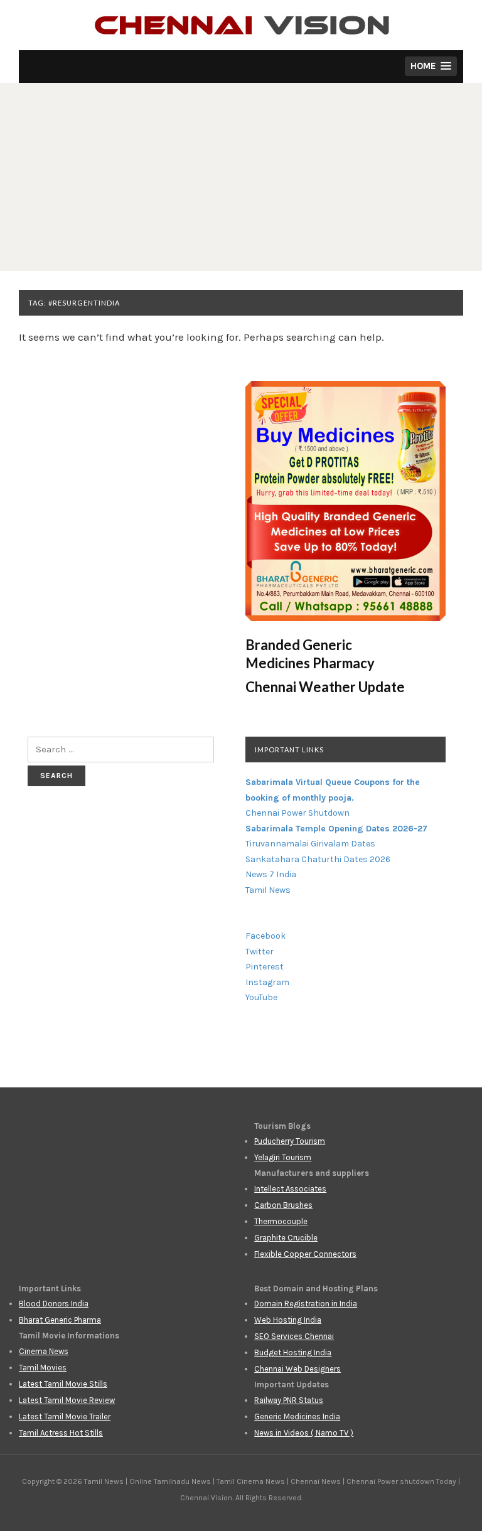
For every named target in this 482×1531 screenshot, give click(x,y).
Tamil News (268, 890)
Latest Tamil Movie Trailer (64, 1416)
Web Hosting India (287, 1320)
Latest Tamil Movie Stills (63, 1384)
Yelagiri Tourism (282, 1157)
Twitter (259, 951)
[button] (431, 66)
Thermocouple (281, 1221)
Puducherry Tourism (289, 1141)
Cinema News (43, 1351)
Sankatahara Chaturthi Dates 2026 (317, 859)
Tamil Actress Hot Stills (61, 1433)
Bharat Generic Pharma (60, 1320)
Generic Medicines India (297, 1416)
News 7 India (270, 874)
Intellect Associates (290, 1188)
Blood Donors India (53, 1303)
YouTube (261, 997)
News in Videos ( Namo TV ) (303, 1433)
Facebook (265, 936)
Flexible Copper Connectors (305, 1254)
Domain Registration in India (305, 1303)
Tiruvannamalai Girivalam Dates (310, 843)
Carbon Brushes (283, 1205)
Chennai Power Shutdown (297, 813)
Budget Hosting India (292, 1352)
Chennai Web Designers (297, 1369)
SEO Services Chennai (294, 1336)
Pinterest (264, 966)
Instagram (267, 982)
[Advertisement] (241, 177)
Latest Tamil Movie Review (67, 1400)
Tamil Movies (43, 1367)
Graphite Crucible (286, 1237)
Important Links (289, 749)
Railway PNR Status (288, 1400)
